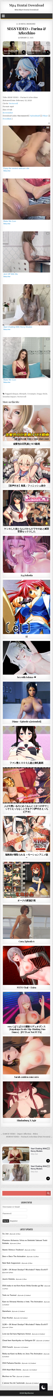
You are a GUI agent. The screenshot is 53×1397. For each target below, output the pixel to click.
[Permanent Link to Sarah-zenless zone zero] (26, 1055)
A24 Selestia (26, 575)
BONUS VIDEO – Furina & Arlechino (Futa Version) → (29, 1137)
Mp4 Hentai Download (26, 5)
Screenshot (8, 113)
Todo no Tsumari (9, 1295)
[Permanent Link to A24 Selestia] (26, 554)
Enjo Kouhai (7, 1318)
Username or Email (11, 1207)
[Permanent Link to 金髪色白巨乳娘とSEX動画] (26, 423)
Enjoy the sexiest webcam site (16, 168)
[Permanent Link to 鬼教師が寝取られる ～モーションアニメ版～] (26, 834)
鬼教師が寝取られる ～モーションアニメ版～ (26, 856)
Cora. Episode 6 (27, 941)
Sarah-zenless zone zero (26, 1076)
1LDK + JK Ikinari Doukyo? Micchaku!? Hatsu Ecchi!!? (25, 1270)
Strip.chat (7, 53)
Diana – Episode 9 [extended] (26, 721)
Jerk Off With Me (34, 51)
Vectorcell (13, 103)
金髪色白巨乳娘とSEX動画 (26, 443)
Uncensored (30, 24)
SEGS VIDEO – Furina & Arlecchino (26, 30)
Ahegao (15, 394)
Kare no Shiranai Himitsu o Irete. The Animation (22, 1302)
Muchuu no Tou (8, 1376)
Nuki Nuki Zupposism (11, 1263)
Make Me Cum (9, 221)
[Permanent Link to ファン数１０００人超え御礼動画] (26, 743)
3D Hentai (22, 24)
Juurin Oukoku (8, 1279)
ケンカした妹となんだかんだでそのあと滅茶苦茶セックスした (26, 530)
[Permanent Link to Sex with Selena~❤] (26, 658)
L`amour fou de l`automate (13, 1383)
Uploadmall (35, 116)
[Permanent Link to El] (26, 607)
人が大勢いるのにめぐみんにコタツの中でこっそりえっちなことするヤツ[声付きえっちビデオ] (26, 808)
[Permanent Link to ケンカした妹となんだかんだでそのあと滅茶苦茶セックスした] (26, 508)
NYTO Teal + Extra (26, 987)
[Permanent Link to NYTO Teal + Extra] (26, 965)
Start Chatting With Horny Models (11, 51)
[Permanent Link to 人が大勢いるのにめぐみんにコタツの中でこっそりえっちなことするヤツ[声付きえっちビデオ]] (26, 785)
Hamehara (6, 1311)
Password (7, 1213)
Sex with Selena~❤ (26, 677)
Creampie (31, 394)
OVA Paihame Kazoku (11, 1363)
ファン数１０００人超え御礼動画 (26, 762)
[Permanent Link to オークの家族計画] (26, 880)
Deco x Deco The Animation (14, 1256)
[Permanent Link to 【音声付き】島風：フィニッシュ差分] (26, 465)
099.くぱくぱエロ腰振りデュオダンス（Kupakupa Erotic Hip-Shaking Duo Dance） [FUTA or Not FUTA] (26, 1029)
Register (14, 1221)
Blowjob (22, 394)
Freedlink (7, 119)
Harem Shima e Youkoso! (13, 1250)
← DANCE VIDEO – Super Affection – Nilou (19, 1134)
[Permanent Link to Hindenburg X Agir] (26, 1099)
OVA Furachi (7, 1347)
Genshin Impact (9, 397)
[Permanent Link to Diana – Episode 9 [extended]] (26, 700)
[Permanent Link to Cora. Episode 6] (26, 922)
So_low (5, 1234)
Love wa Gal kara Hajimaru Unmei (16, 1334)
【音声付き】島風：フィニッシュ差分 (26, 485)
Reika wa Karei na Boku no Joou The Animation (22, 1354)
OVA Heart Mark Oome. (12, 1370)
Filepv (45, 116)
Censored (31, 412)
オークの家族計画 (26, 900)
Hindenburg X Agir (26, 1120)
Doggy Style (42, 394)
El (27, 636)
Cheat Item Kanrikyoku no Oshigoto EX (18, 1340)
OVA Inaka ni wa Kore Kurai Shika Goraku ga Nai (22, 1286)
